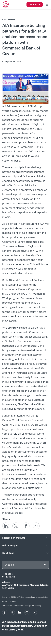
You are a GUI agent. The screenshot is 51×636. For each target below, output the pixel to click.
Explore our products (13, 537)
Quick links (8, 553)
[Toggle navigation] (47, 4)
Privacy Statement (21, 605)
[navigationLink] (5, 4)
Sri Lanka (9, 564)
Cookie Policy (35, 605)
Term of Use (7, 605)
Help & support (10, 545)
